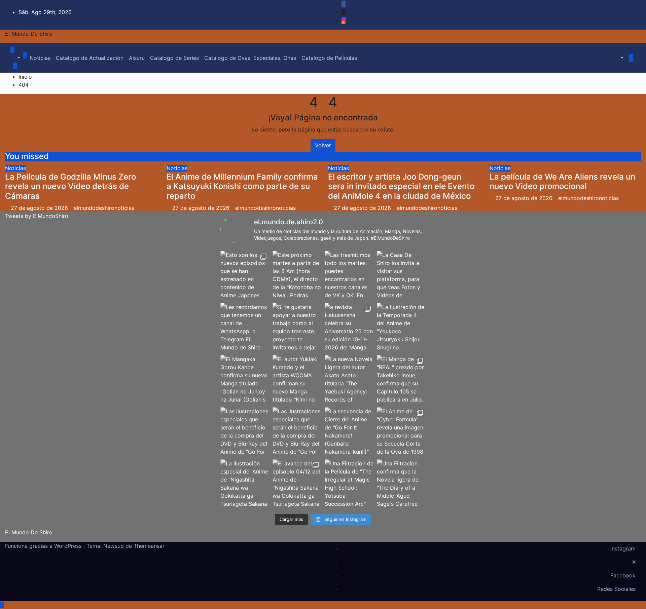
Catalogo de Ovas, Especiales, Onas (250, 57)
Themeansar (149, 545)
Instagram (623, 548)
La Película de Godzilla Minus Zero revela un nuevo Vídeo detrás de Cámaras (70, 186)
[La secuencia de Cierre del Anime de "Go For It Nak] (349, 431)
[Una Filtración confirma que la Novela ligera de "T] (401, 483)
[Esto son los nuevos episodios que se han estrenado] (244, 275)
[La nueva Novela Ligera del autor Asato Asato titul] (349, 379)
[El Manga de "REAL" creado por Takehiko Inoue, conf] (401, 379)
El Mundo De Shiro (28, 33)
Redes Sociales (616, 588)
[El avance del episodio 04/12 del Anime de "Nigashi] (297, 483)
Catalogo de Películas (329, 57)
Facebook (623, 575)
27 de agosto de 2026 (40, 207)
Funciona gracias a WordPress (44, 545)
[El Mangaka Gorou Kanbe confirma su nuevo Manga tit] (244, 379)
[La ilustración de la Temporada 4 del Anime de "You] (401, 327)
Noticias (40, 57)
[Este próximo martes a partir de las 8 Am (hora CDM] (297, 275)
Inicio (25, 76)
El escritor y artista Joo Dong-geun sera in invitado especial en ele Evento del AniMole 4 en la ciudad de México (401, 186)
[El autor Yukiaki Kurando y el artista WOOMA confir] (297, 379)
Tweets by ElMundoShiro (36, 216)
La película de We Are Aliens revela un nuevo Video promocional (562, 181)
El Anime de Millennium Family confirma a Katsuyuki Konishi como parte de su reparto (242, 186)
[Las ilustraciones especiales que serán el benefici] (244, 431)
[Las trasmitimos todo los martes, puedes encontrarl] (349, 275)
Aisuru (137, 57)
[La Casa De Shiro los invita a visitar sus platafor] (401, 275)
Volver (323, 145)
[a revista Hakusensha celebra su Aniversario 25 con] (349, 327)
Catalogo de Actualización (89, 57)
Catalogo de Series (174, 57)
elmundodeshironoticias (104, 207)
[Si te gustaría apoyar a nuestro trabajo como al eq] (297, 327)
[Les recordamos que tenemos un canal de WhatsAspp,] (244, 327)
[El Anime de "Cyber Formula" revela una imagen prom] (401, 431)
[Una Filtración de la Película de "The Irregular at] (349, 483)
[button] (15, 57)
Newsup (113, 545)
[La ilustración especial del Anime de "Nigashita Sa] (244, 483)
